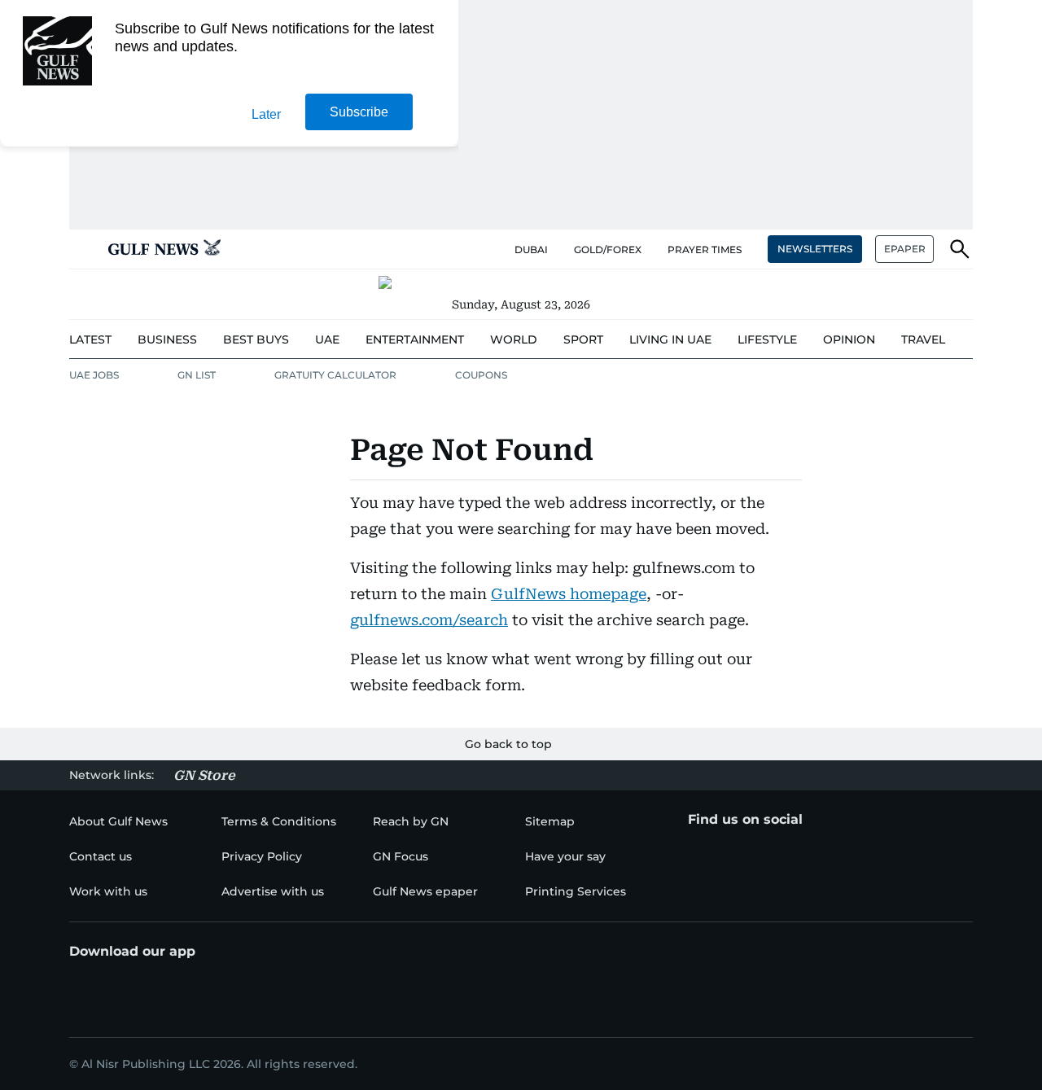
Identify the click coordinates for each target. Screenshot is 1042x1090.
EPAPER (905, 249)
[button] (82, 249)
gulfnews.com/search (429, 619)
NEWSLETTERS (814, 249)
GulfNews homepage (568, 593)
